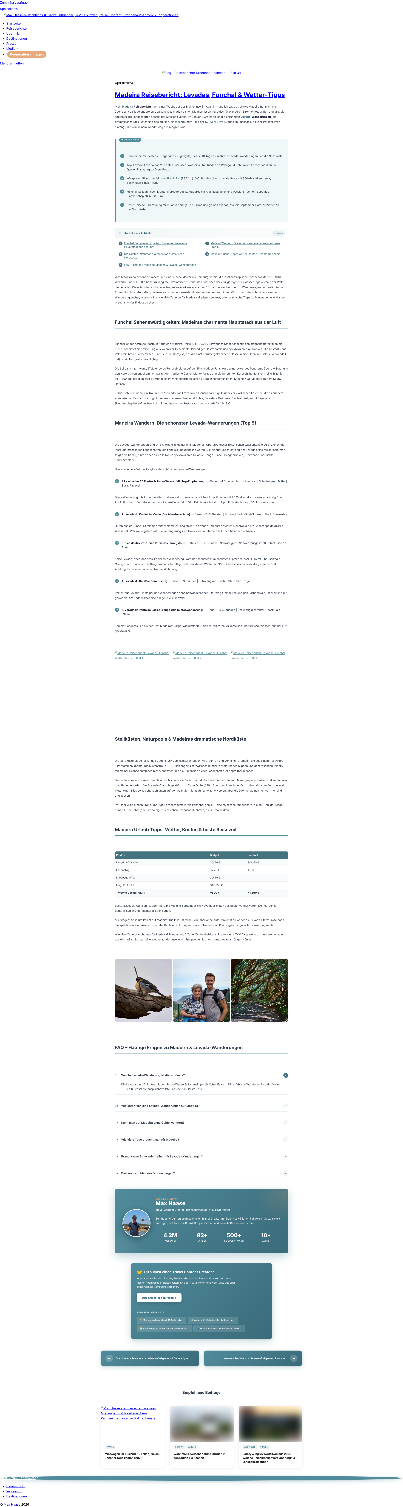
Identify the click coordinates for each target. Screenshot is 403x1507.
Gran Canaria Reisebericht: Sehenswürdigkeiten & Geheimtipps (152, 1358)
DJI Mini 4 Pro (214, 121)
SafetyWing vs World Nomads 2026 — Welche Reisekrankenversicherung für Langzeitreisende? (268, 1457)
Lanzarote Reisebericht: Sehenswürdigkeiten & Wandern (255, 1358)
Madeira (127, 106)
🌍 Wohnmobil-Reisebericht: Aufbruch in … (213, 1320)
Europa (179, 1447)
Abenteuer (249, 1447)
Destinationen (16, 38)
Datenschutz (15, 1486)
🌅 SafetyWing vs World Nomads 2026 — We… (164, 1328)
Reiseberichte (16, 28)
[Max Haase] (13, 15)
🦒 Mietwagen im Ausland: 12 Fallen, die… (161, 1320)
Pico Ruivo (173, 178)
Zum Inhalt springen (15, 2)
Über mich (14, 33)
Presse (11, 43)
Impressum (14, 1491)
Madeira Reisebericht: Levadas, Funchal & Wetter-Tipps (200, 95)
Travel (110, 1447)
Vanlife (192, 1447)
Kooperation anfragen (27, 54)
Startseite (13, 23)
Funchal (175, 121)
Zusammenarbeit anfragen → (159, 1297)
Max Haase (12, 1504)
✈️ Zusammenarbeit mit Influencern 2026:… (219, 1328)
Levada (245, 116)
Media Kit (13, 48)
